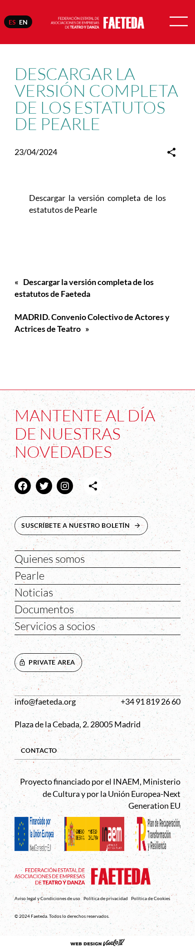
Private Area (52, 662)
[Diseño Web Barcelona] (97, 943)
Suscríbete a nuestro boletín (84, 525)
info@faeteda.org (45, 701)
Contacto (39, 750)
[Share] (171, 152)
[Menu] (178, 22)
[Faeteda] (98, 21)
